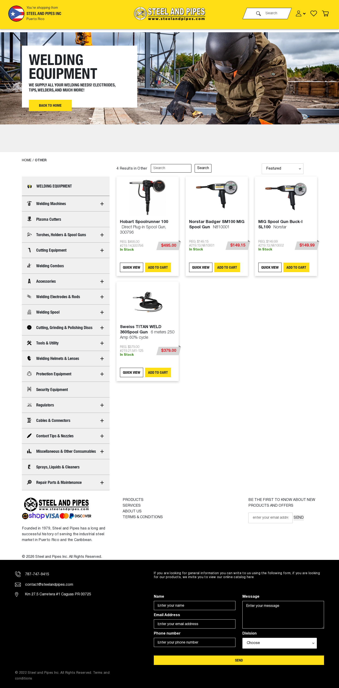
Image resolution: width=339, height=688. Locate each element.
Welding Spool (47, 312)
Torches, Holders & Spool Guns (61, 234)
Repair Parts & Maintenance (59, 482)
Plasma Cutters (48, 219)
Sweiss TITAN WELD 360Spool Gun (147, 332)
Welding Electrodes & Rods (58, 296)
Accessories (46, 281)
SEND (299, 517)
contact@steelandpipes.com (48, 584)
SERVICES (132, 505)
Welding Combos (50, 265)
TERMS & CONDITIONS (143, 517)
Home (26, 160)
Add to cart (158, 267)
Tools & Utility (47, 343)
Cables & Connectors (53, 420)
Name (159, 596)
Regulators (45, 405)
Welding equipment (54, 186)
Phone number (167, 633)
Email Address (167, 615)
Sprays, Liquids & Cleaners (58, 467)
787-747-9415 (36, 574)
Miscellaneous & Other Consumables (66, 451)
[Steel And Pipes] (169, 13)
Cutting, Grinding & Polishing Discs (64, 327)
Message (250, 596)
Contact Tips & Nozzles (55, 435)
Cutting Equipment (51, 250)
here (250, 577)
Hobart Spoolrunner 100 (144, 227)
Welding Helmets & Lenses (57, 358)
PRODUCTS (133, 500)
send (239, 660)
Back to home (50, 105)
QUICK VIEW (131, 267)
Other (41, 160)
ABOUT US (132, 511)
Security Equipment (52, 389)
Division (249, 633)
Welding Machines (51, 203)
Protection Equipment (53, 373)
